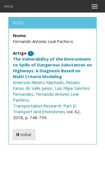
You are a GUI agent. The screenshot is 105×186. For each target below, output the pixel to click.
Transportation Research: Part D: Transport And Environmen (45, 108)
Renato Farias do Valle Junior (46, 85)
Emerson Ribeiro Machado (38, 82)
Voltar (25, 134)
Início (8, 6)
